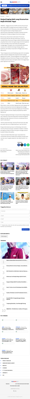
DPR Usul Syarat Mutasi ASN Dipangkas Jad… (7, 340)
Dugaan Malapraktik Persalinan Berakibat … (16, 282)
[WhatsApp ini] (28, 144)
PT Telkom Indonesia (7, 370)
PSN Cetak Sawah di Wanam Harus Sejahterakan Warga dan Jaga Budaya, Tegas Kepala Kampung (6, 187)
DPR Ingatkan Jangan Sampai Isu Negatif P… (21, 340)
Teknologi (18, 327)
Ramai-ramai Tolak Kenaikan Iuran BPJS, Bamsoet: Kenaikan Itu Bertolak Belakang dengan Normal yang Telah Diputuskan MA (23, 151)
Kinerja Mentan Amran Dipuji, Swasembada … (17, 265)
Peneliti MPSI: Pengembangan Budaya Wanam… (15, 298)
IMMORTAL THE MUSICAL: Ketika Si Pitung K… (17, 309)
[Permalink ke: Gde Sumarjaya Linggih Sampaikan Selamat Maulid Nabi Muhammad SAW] (7, 196)
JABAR (3, 327)
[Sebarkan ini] (18, 144)
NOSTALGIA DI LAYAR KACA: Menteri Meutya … (17, 271)
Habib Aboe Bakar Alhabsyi (9, 363)
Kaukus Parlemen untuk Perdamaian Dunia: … (17, 292)
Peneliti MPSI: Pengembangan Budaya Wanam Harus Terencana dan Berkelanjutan (7, 172)
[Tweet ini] (21, 144)
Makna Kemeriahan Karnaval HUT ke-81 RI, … (17, 260)
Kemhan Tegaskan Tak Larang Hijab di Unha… (7, 352)
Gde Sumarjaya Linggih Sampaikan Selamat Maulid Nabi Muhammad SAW (6, 202)
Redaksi (7, 383)
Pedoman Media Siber (15, 385)
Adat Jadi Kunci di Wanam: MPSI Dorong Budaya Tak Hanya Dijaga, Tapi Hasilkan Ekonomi (22, 172)
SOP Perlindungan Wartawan (22, 383)
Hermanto (5, 372)
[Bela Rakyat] (15, 2)
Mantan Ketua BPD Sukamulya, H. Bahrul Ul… (8, 329)
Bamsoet (5, 365)
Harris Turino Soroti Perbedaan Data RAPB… (17, 287)
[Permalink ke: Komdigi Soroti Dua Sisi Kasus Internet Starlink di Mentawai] (22, 322)
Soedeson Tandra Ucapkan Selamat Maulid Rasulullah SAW (22, 202)
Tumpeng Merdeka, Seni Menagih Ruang (16, 303)
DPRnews (4, 338)
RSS (15, 391)
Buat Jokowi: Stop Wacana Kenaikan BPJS (5, 150)
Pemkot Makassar (7, 360)
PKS (3, 375)
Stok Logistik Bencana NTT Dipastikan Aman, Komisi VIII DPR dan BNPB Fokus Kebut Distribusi (22, 187)
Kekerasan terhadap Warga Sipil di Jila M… (16, 276)
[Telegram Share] (25, 144)
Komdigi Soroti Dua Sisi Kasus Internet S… (21, 329)
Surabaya (5, 368)
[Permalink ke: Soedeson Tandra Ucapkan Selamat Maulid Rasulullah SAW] (23, 196)
